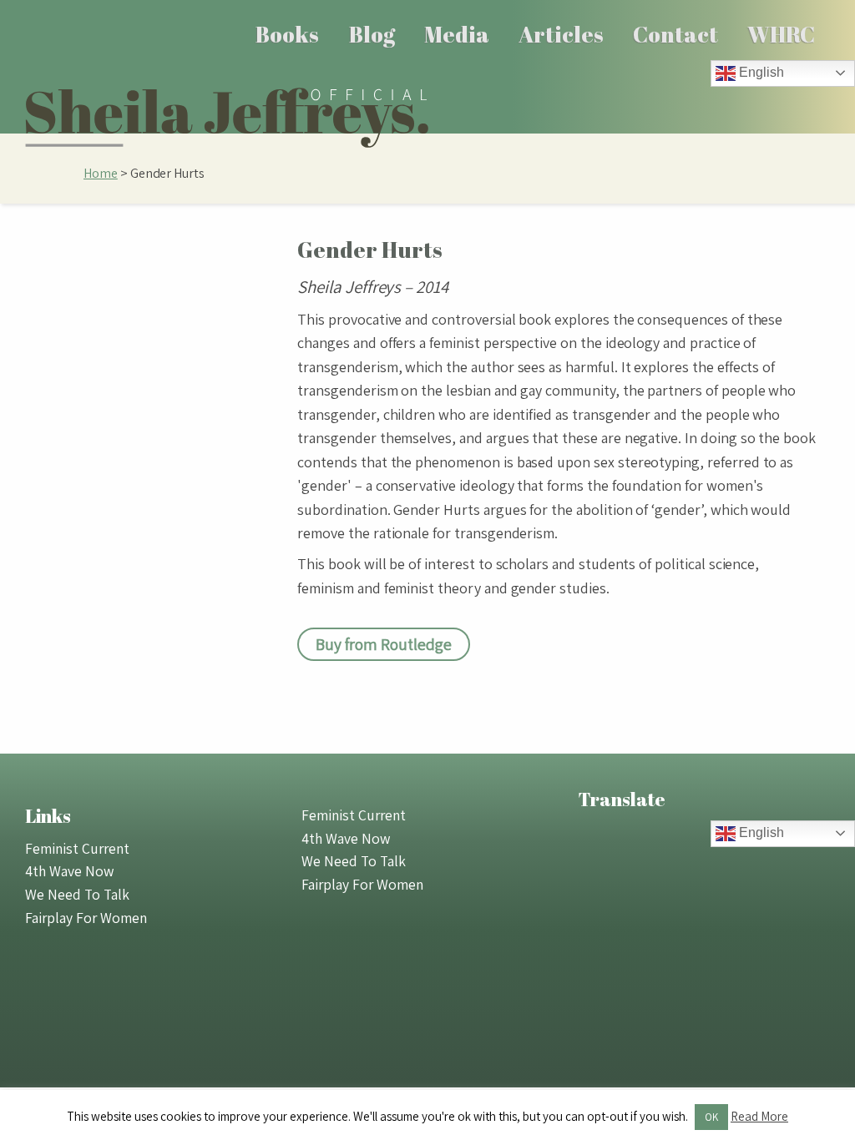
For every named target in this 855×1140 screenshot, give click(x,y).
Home (100, 173)
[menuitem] (287, 34)
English (760, 72)
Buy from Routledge (384, 644)
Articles (561, 34)
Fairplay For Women (86, 917)
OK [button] (711, 1117)
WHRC (781, 34)
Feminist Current (77, 848)
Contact (675, 34)
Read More (759, 1116)
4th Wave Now (69, 870)
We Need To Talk (77, 894)
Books (287, 34)
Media (456, 34)
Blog (372, 34)
